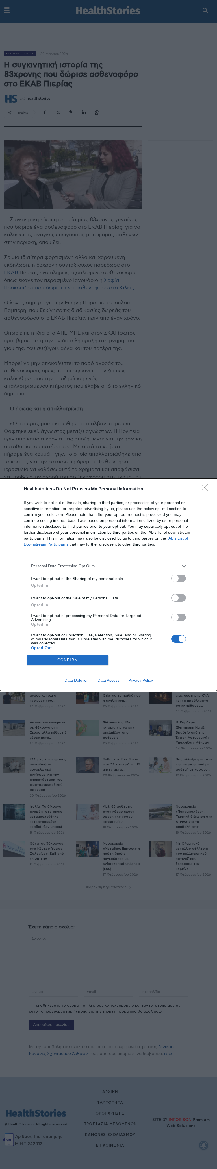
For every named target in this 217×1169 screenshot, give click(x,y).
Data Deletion (76, 680)
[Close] (206, 489)
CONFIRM (67, 660)
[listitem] (108, 566)
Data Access (108, 680)
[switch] (178, 578)
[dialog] (108, 584)
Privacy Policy (140, 680)
